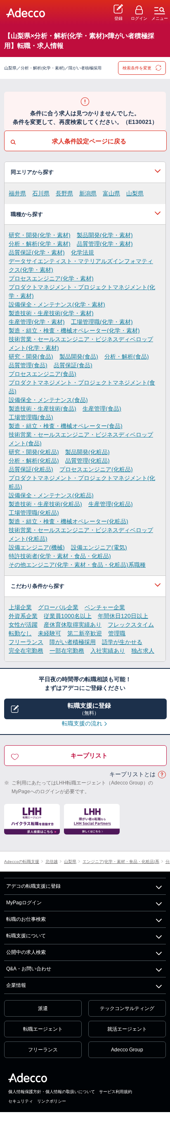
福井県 (17, 193)
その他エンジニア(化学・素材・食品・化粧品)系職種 (77, 564)
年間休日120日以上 (123, 616)
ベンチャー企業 (105, 607)
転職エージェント (43, 1029)
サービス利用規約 (115, 1091)
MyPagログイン (24, 903)
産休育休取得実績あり (73, 624)
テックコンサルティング (127, 1008)
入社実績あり (107, 650)
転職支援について (26, 936)
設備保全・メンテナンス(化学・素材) (57, 304)
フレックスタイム (131, 624)
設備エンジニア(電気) (99, 547)
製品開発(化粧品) (87, 452)
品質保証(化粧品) (31, 469)
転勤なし (20, 633)
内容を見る (85, 172)
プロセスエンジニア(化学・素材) (51, 278)
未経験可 (49, 633)
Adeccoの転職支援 (21, 861)
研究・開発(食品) (31, 356)
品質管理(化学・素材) (105, 243)
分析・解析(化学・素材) (40, 243)
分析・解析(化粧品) (34, 460)
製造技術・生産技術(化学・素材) (51, 313)
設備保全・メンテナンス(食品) (48, 400)
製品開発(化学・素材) (105, 235)
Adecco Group (127, 1050)
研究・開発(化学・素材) (40, 235)
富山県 (111, 193)
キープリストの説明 (162, 774)
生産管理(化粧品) (110, 504)
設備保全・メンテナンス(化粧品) (51, 495)
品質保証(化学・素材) (37, 252)
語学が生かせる (122, 642)
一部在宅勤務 (67, 650)
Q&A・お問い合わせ (28, 969)
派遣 (43, 1008)
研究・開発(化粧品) (34, 452)
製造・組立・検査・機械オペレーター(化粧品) (68, 521)
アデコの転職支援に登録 (33, 886)
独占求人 (142, 650)
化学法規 (82, 252)
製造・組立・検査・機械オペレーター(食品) (66, 426)
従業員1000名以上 (68, 616)
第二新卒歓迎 (84, 633)
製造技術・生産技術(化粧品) (45, 504)
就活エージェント (127, 1029)
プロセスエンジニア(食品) (42, 374)
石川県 (41, 193)
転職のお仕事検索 (26, 919)
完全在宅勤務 (26, 650)
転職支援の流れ (82, 723)
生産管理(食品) (102, 408)
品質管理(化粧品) (87, 460)
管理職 (116, 633)
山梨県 (135, 193)
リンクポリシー (51, 1101)
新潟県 (88, 193)
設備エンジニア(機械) (37, 547)
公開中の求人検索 (26, 952)
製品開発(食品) (78, 356)
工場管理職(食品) (31, 417)
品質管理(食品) (28, 365)
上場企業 (20, 607)
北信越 (51, 861)
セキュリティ (20, 1101)
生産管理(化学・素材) (37, 322)
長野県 (64, 193)
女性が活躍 (23, 624)
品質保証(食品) (73, 365)
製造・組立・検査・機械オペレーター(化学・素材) (74, 330)
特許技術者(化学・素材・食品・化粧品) (60, 556)
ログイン (139, 18)
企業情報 (16, 985)
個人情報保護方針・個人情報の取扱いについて (51, 1091)
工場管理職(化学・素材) (102, 322)
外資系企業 (23, 616)
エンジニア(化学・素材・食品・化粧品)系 (121, 861)
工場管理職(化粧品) (34, 512)
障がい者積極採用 (73, 642)
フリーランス (26, 642)
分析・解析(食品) (126, 356)
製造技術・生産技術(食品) (42, 408)
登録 (118, 18)
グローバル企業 (58, 607)
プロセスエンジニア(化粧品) (96, 469)
